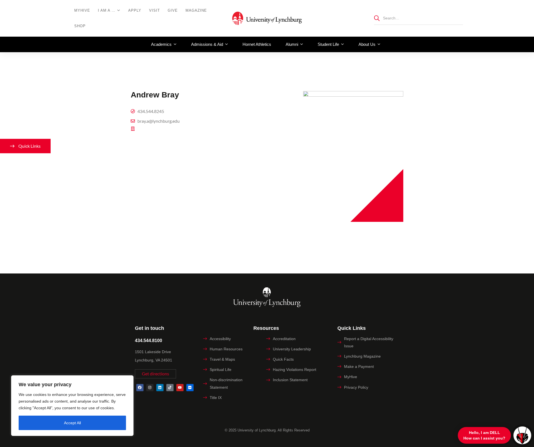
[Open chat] (522, 435)
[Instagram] (150, 387)
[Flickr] (190, 387)
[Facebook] (140, 387)
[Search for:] (418, 18)
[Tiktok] (170, 387)
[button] (155, 373)
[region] (72, 405)
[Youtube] (180, 387)
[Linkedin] (160, 387)
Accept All (72, 423)
